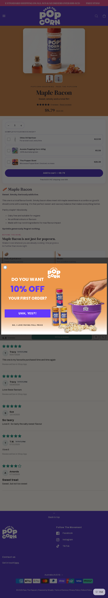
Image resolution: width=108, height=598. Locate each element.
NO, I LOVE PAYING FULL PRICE (27, 325)
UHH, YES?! (27, 313)
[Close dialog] (5, 267)
